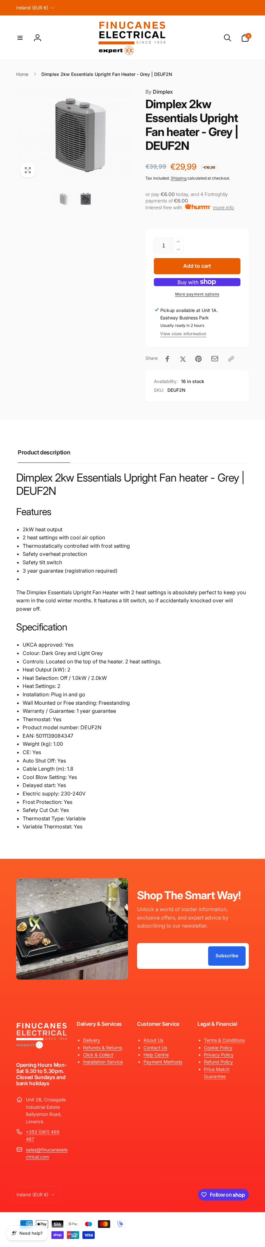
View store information (183, 333)
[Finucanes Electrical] (42, 1047)
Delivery (91, 1040)
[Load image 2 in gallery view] (86, 199)
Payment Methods (162, 1062)
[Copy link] (231, 359)
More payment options (197, 294)
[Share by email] (215, 359)
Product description (44, 452)
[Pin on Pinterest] (198, 359)
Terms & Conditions (224, 1040)
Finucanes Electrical (201, 1222)
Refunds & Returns (102, 1047)
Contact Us (155, 1047)
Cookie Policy (218, 1047)
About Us (153, 1040)
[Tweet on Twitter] (183, 359)
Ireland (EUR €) (32, 7)
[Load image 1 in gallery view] (63, 199)
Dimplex (159, 91)
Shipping (178, 178)
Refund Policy (218, 1062)
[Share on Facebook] (167, 359)
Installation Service (103, 1062)
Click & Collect (98, 1054)
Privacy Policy (219, 1054)
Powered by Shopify (233, 1222)
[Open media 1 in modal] (74, 135)
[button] (20, 38)
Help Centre (156, 1054)
